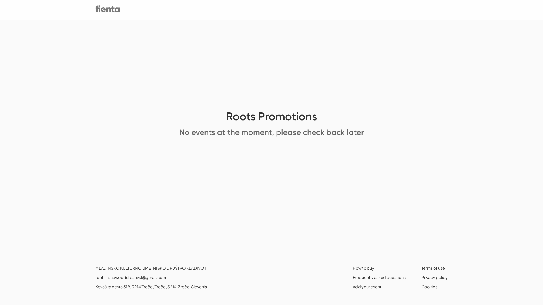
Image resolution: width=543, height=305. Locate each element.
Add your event (367, 286)
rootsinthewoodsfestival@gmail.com (130, 277)
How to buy (363, 268)
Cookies (429, 286)
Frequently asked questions (379, 277)
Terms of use (433, 268)
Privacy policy (434, 277)
